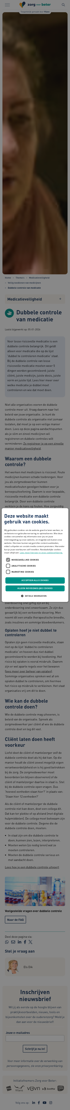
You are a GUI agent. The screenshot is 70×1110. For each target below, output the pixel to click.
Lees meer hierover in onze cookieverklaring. (41, 552)
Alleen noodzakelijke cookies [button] (35, 588)
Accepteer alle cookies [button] (35, 580)
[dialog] (35, 555)
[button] (35, 596)
